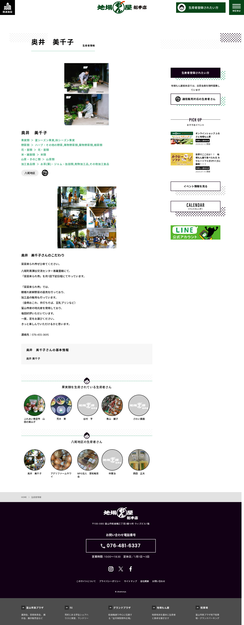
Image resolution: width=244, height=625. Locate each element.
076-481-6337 (124, 545)
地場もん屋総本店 (122, 7)
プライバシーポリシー (110, 581)
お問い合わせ (158, 581)
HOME (24, 497)
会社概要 (144, 581)
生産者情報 (36, 497)
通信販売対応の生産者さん (199, 99)
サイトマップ (130, 581)
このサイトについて (86, 581)
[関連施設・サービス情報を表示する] (7, 7)
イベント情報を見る (195, 186)
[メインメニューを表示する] (236, 7)
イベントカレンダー (195, 209)
